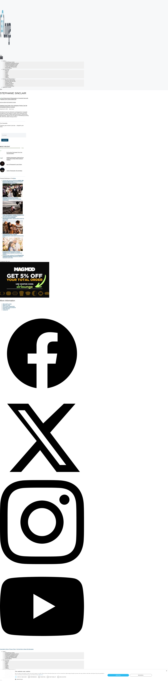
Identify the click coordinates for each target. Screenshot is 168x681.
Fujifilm (7, 75)
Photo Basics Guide (10, 62)
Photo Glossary (6, 308)
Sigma (6, 76)
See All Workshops (9, 86)
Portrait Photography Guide (11, 64)
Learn (4, 61)
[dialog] (84, 675)
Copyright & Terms (4, 649)
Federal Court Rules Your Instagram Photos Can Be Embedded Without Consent (13, 106)
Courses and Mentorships (9, 78)
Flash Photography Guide (11, 65)
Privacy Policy (12, 649)
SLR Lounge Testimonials (9, 306)
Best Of (7, 70)
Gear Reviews (6, 69)
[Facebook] (42, 395)
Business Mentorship (10, 80)
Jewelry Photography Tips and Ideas (14, 170)
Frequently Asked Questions (9, 307)
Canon (6, 71)
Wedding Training (9, 83)
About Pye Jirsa (6, 305)
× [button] (166, 670)
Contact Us (5, 309)
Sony (6, 74)
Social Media (3, 102)
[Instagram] (42, 563)
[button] (1, 55)
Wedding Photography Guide (12, 63)
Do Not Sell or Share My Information (25, 649)
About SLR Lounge (7, 303)
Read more (41, 674)
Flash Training (8, 82)
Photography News (11, 102)
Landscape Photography (11, 66)
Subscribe (5, 140)
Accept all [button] (118, 675)
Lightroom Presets (7, 87)
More (23, 147)
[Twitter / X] (42, 479)
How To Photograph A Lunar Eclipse (14, 164)
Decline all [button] (141, 675)
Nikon (6, 72)
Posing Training (9, 84)
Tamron (7, 77)
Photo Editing (8, 68)
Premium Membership (10, 81)
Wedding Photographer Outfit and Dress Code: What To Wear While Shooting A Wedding (15, 158)
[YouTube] (42, 648)
